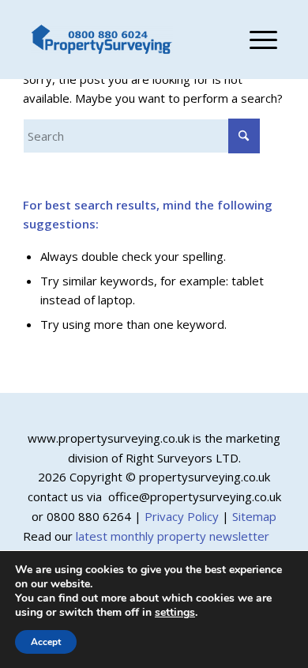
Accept (46, 642)
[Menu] (255, 39)
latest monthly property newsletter (172, 536)
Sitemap (254, 516)
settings (175, 613)
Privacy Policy (182, 516)
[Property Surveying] (102, 40)
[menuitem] (255, 39)
